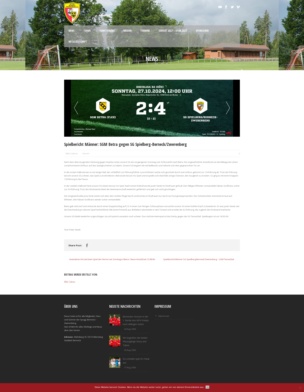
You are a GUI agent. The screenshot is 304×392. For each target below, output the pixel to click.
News (72, 30)
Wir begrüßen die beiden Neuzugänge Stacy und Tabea (135, 341)
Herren (85, 153)
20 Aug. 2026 (130, 350)
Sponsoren (202, 30)
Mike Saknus (72, 153)
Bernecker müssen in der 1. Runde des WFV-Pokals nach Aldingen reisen (136, 320)
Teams (87, 30)
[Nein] (300, 387)
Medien (127, 30)
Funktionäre (107, 30)
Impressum (163, 316)
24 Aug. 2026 (130, 329)
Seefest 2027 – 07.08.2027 (173, 30)
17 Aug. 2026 (130, 367)
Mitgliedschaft (78, 41)
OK (207, 387)
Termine (145, 30)
